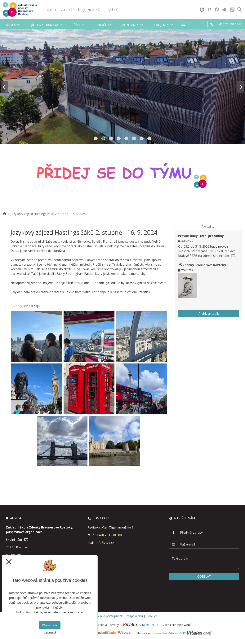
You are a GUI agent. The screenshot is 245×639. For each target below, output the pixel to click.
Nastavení (50, 632)
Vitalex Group (149, 625)
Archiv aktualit (208, 313)
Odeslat (204, 576)
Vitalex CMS (177, 633)
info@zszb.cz (105, 543)
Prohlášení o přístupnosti (105, 616)
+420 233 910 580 (109, 535)
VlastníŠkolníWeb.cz (76, 633)
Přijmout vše (49, 625)
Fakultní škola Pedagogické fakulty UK (80, 9)
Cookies (152, 616)
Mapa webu (135, 616)
